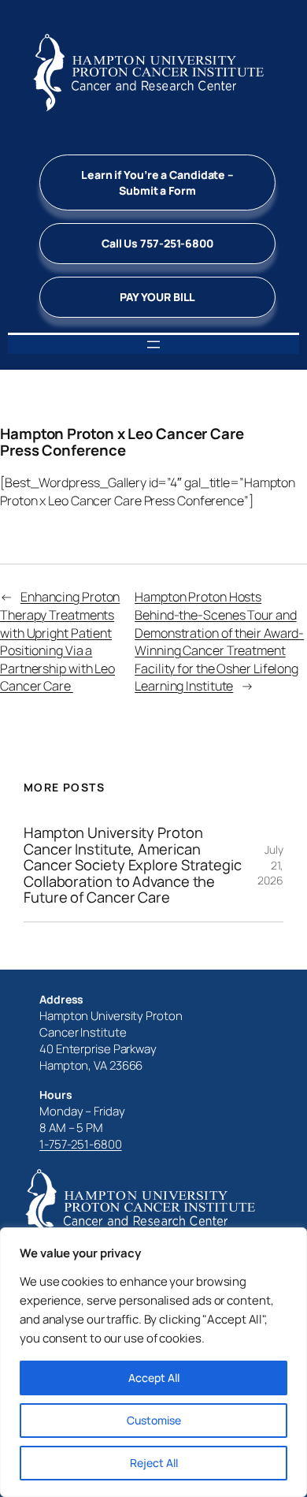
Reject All (154, 1462)
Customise (154, 1420)
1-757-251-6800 (80, 1144)
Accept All (153, 1377)
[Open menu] (153, 344)
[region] (153, 1362)
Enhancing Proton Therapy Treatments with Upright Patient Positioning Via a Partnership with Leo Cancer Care (60, 641)
